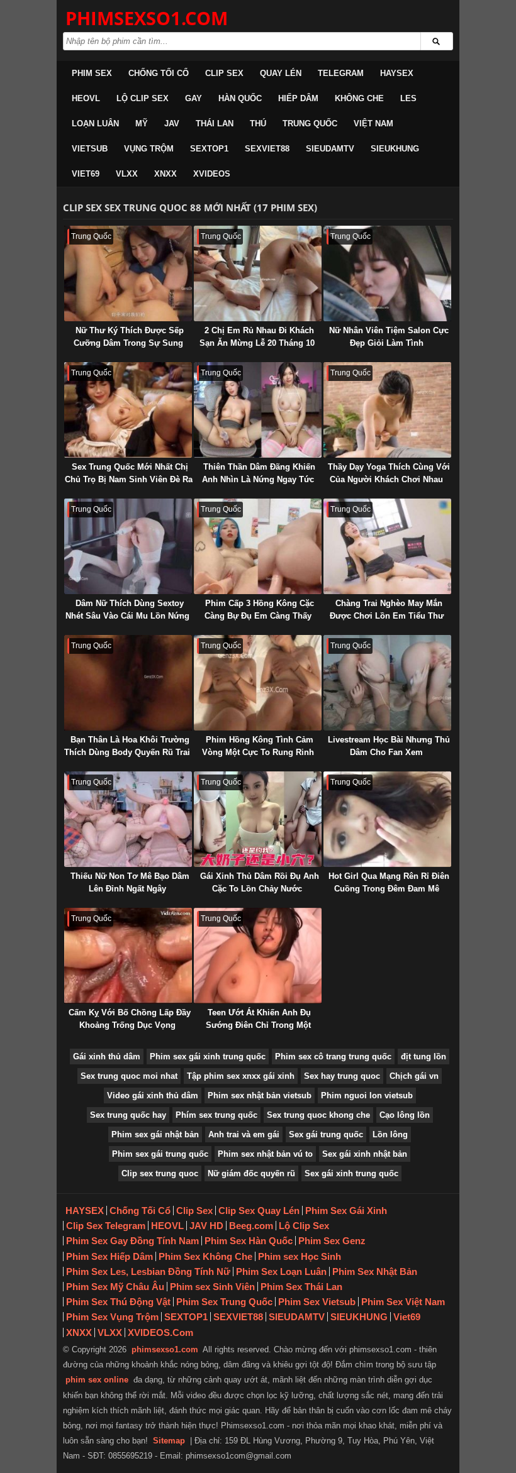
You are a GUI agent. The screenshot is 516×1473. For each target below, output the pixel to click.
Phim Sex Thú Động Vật (118, 1301)
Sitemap (169, 1440)
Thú (258, 123)
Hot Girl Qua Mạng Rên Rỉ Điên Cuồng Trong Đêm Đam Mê (388, 882)
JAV (171, 123)
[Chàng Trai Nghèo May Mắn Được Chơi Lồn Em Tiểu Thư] (387, 546)
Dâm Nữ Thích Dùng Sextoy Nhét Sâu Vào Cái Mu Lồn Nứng (127, 610)
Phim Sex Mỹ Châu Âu (115, 1286)
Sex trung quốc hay (128, 1115)
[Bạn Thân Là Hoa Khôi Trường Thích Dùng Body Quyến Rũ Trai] (128, 682)
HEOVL (86, 98)
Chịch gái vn (414, 1076)
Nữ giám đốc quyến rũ (251, 1173)
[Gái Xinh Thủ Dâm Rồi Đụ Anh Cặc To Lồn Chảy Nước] (257, 819)
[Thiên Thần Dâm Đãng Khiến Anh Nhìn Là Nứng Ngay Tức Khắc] (257, 410)
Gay (193, 98)
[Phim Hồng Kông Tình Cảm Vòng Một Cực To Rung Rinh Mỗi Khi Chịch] (257, 682)
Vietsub (90, 148)
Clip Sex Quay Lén (259, 1210)
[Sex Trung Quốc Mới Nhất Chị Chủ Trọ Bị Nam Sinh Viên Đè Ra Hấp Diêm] (128, 410)
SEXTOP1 (209, 148)
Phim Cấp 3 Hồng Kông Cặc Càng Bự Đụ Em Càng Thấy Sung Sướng (259, 616)
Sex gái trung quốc (326, 1134)
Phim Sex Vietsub (317, 1301)
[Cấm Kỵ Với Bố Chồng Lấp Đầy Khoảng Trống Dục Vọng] (128, 955)
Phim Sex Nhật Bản (374, 1271)
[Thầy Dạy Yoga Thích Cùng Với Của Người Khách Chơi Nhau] (387, 410)
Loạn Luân (95, 123)
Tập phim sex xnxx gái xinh (240, 1076)
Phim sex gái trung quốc (160, 1154)
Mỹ (141, 123)
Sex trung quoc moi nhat (129, 1076)
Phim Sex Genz (332, 1240)
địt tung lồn (423, 1056)
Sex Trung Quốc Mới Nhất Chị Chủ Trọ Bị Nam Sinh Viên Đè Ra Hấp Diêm (129, 479)
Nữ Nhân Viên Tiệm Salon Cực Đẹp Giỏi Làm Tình (389, 337)
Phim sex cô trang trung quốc (333, 1056)
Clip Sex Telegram (105, 1225)
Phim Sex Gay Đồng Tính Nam (132, 1240)
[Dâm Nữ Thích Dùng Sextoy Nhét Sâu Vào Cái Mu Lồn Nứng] (128, 546)
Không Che (359, 98)
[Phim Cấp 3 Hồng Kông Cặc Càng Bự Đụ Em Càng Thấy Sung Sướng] (257, 546)
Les (408, 98)
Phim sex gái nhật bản (155, 1134)
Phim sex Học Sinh (299, 1256)
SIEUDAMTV (330, 148)
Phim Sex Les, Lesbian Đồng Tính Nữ (148, 1271)
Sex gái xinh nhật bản (364, 1154)
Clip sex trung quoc (159, 1173)
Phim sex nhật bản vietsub (259, 1095)
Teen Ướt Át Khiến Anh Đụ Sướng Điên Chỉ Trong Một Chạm (258, 1025)
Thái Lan (214, 123)
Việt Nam (373, 123)
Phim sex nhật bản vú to (265, 1154)
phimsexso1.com (165, 1349)
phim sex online (96, 1379)
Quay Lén (280, 73)
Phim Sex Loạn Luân (281, 1271)
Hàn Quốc (240, 98)
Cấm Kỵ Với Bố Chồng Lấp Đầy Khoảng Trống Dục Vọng (130, 1019)
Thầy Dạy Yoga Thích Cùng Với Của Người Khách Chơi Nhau (389, 473)
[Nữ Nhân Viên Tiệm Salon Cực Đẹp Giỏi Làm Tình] (387, 273)
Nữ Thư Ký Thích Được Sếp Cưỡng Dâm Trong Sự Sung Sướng (129, 343)
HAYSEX (396, 73)
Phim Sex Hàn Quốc (249, 1240)
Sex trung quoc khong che (318, 1115)
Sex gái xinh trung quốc (351, 1173)
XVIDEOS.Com (160, 1332)
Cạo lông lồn (404, 1115)
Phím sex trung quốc (216, 1115)
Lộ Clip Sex (142, 98)
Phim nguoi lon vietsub (367, 1095)
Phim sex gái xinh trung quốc (208, 1056)
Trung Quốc (310, 123)
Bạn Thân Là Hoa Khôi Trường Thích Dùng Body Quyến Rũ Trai (127, 746)
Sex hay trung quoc (342, 1076)
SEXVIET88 (267, 148)
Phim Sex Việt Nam (403, 1301)
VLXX (127, 174)
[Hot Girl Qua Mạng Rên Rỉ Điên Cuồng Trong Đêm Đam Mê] (387, 819)
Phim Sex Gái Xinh (346, 1210)
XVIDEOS (211, 174)
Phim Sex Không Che (205, 1256)
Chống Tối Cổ (158, 73)
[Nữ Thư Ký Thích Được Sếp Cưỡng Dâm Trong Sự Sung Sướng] (128, 273)
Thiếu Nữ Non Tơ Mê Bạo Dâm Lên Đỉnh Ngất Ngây (129, 882)
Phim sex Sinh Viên (212, 1286)
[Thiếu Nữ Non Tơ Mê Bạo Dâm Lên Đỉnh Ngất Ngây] (128, 819)
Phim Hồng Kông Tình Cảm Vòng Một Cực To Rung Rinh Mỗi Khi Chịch (258, 752)
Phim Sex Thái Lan (301, 1286)
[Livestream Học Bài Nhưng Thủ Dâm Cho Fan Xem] (387, 682)
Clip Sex (224, 73)
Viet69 (85, 174)
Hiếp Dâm (298, 98)
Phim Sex (92, 73)
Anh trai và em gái (243, 1134)
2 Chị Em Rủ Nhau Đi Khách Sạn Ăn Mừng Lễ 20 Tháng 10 (257, 337)
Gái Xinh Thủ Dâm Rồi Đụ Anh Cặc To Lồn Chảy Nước (259, 882)
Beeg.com (251, 1225)
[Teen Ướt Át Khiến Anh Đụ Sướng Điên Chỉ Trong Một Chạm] (257, 955)
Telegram (341, 73)
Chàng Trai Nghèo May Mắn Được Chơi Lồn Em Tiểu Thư (387, 610)
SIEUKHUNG (395, 148)
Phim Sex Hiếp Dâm (109, 1256)
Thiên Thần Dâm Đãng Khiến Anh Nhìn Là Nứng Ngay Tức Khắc (258, 479)
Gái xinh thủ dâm (106, 1056)
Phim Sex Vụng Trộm (112, 1316)
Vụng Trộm (149, 148)
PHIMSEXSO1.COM (146, 18)
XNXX (165, 174)
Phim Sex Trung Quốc (224, 1301)
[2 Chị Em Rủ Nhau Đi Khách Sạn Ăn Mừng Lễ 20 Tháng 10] (257, 273)
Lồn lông (390, 1134)
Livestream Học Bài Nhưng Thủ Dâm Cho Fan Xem (389, 746)
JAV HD (206, 1225)
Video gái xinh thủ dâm (152, 1095)
